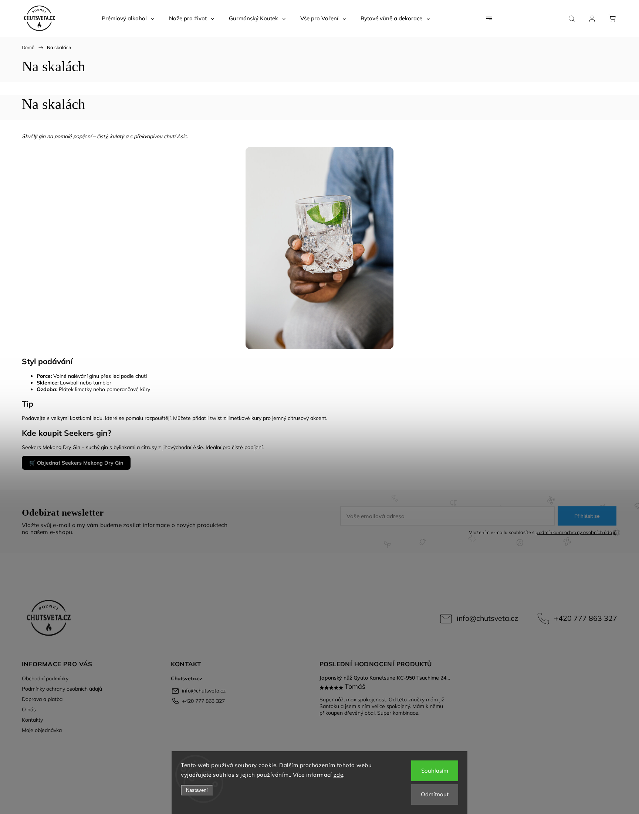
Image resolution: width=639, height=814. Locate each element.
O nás (29, 709)
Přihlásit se (587, 516)
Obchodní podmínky (45, 678)
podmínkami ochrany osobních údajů (575, 532)
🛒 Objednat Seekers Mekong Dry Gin (76, 462)
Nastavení (197, 790)
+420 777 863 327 (585, 618)
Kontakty (32, 719)
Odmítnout (435, 794)
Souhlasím (434, 770)
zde (339, 774)
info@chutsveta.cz (487, 618)
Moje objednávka (42, 730)
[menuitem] (128, 18)
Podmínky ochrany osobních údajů (62, 688)
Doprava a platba (42, 699)
